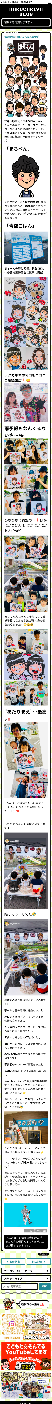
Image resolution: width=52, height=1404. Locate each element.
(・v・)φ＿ (29, 1231)
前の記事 (37, 1261)
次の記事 (15, 1261)
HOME (6, 2)
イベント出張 (41, 1231)
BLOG (15, 2)
